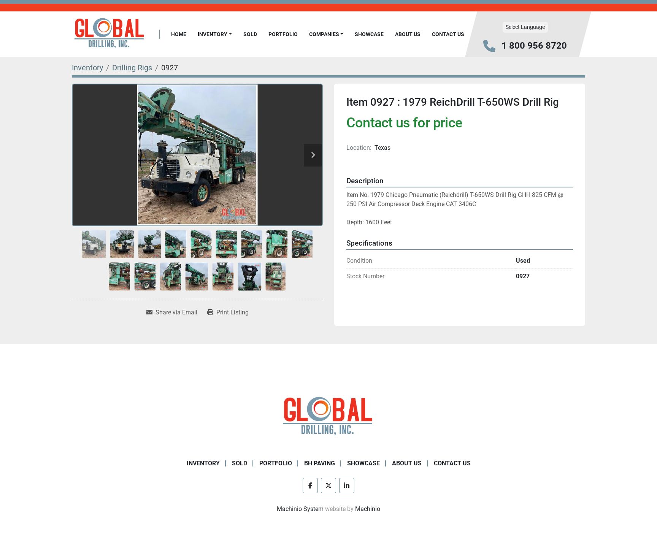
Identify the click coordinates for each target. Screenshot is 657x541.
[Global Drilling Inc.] (328, 416)
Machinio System (300, 508)
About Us (408, 34)
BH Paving (319, 463)
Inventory (212, 34)
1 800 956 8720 (534, 45)
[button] (215, 34)
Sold (250, 34)
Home (178, 34)
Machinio (367, 508)
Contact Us (448, 34)
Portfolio (283, 34)
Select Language (525, 27)
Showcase (369, 34)
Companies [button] (324, 34)
